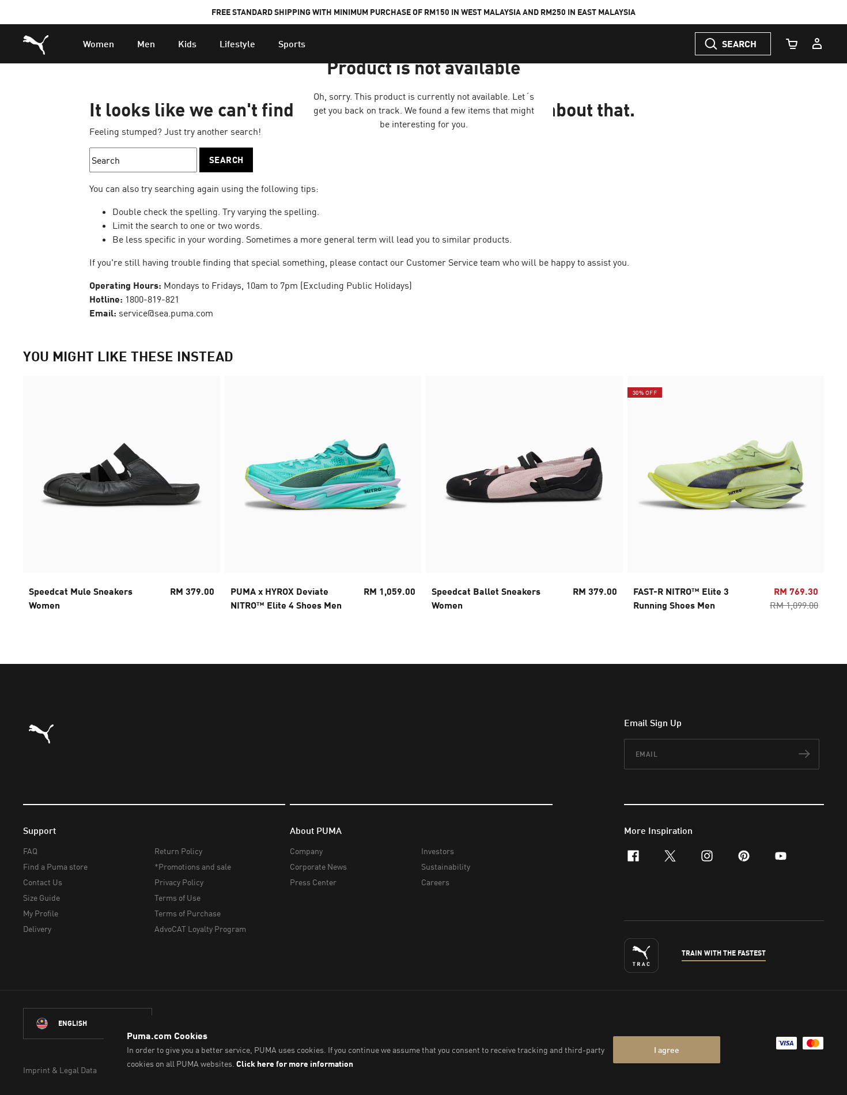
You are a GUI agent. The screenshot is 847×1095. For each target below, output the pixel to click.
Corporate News (318, 866)
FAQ (30, 851)
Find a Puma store (55, 866)
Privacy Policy (178, 882)
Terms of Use (177, 898)
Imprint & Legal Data (60, 1070)
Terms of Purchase (187, 913)
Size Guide (41, 898)
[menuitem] (98, 43)
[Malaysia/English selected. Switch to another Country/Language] (88, 1024)
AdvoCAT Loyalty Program (200, 929)
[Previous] (41, 496)
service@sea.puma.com (166, 313)
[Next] (805, 496)
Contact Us (42, 882)
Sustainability (445, 866)
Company (306, 851)
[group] (121, 497)
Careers (435, 882)
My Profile (40, 913)
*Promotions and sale (192, 866)
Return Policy (178, 851)
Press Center (313, 882)
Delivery (37, 929)
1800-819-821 (152, 299)
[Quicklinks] (817, 43)
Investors (437, 851)
